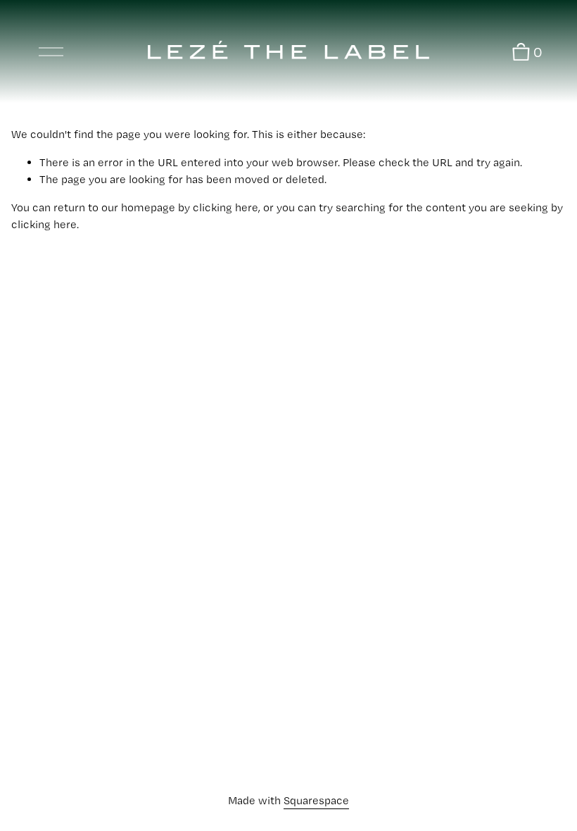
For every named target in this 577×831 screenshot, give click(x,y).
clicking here (225, 207)
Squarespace (316, 800)
